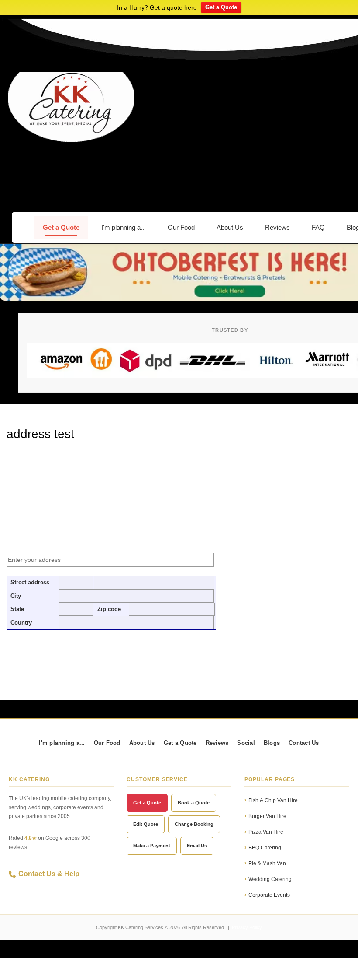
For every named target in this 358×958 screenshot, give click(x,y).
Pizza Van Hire (265, 832)
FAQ (318, 227)
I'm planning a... (123, 227)
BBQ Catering (264, 848)
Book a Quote (194, 802)
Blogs (272, 743)
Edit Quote (145, 824)
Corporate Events (269, 895)
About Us (230, 227)
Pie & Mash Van (267, 863)
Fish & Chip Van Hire (273, 800)
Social (246, 743)
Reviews (277, 227)
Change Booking (194, 824)
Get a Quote (221, 7)
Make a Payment (151, 845)
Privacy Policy (247, 927)
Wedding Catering (270, 879)
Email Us (197, 845)
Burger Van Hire (267, 816)
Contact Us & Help (48, 873)
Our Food (181, 227)
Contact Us (304, 743)
